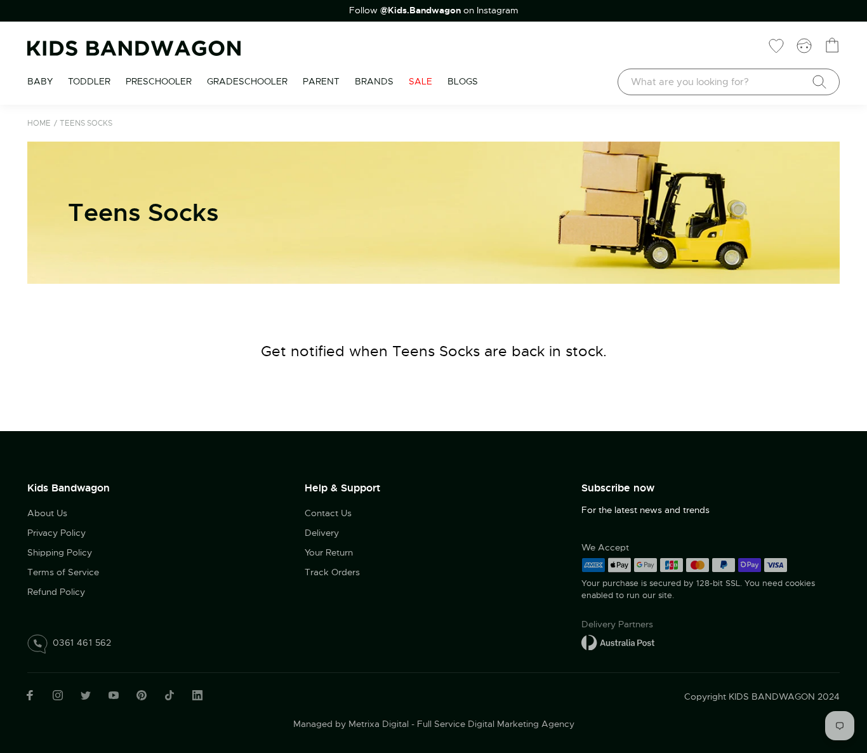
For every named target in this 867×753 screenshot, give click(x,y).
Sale (420, 81)
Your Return (329, 552)
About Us (47, 513)
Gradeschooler (247, 81)
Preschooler (159, 81)
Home (39, 123)
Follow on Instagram (434, 10)
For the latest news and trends (645, 510)
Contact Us (328, 513)
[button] (832, 667)
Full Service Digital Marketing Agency (495, 724)
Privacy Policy (56, 532)
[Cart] (832, 45)
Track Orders (332, 572)
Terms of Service (63, 572)
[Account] (804, 45)
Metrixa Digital (378, 724)
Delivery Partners (617, 624)
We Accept (605, 547)
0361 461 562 (82, 642)
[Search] (819, 82)
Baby (40, 81)
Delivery (322, 532)
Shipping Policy (59, 552)
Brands (374, 81)
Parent (321, 81)
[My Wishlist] (776, 45)
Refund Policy (56, 591)
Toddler (89, 81)
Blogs (462, 81)
